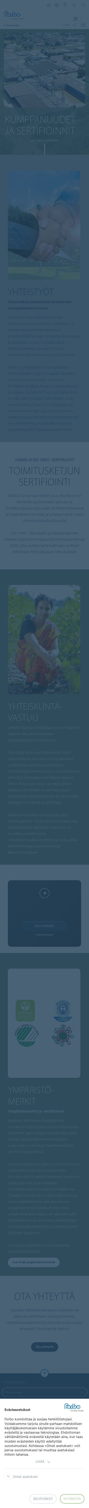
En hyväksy (43, 1499)
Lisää (40, 1462)
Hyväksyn (72, 1499)
